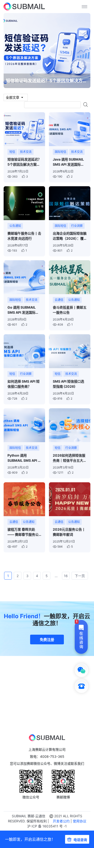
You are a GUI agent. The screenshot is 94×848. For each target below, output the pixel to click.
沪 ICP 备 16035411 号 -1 (47, 826)
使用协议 (79, 821)
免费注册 (47, 639)
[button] (47, 670)
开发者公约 (61, 821)
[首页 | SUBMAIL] (24, 6)
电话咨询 (80, 840)
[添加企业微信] (81, 670)
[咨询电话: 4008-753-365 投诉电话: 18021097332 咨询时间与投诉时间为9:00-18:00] (81, 686)
